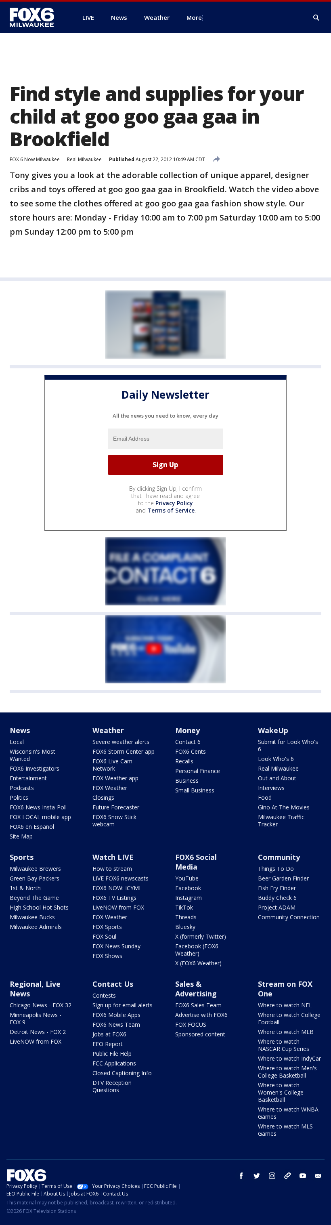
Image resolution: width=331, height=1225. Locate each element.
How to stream (112, 868)
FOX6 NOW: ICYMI (116, 888)
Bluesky (185, 927)
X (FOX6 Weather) (198, 963)
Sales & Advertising (196, 988)
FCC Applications (114, 1063)
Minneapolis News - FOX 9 (35, 1018)
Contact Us (112, 984)
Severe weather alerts (120, 742)
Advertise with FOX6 (201, 1015)
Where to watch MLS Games (285, 1129)
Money (187, 730)
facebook (241, 1175)
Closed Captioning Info (122, 1073)
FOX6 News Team (116, 1024)
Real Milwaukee (84, 159)
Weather (108, 730)
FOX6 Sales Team (198, 1005)
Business (187, 780)
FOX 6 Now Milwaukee (35, 159)
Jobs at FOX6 (109, 1034)
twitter (256, 1175)
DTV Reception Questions (112, 1086)
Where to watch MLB (286, 1032)
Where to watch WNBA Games (288, 1112)
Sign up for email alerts (122, 1005)
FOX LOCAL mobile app (40, 817)
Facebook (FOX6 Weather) (196, 949)
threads (287, 1175)
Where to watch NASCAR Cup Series (283, 1045)
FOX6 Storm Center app (123, 751)
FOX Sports (107, 927)
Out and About (277, 778)
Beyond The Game (34, 897)
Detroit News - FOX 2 (38, 1032)
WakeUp (273, 730)
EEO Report (107, 1044)
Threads (186, 917)
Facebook (188, 888)
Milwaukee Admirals (36, 927)
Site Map (21, 836)
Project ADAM (276, 907)
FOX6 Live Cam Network (112, 764)
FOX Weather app (115, 778)
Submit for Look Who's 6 (288, 745)
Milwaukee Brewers (35, 868)
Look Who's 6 (276, 759)
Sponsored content (200, 1034)
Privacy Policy (174, 503)
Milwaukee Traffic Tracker (281, 820)
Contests (104, 995)
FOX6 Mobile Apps (116, 1015)
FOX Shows (107, 956)
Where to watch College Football (289, 1018)
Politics (19, 797)
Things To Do (276, 868)
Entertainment (28, 778)
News (20, 730)
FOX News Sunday (116, 946)
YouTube (187, 878)
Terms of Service (171, 510)
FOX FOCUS (190, 1024)
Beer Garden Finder (283, 878)
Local (17, 742)
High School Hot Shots (39, 907)
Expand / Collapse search (316, 17)
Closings (103, 797)
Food (265, 797)
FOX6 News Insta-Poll (38, 807)
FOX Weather (109, 788)
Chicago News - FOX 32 (40, 1005)
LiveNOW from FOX (118, 907)
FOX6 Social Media (196, 862)
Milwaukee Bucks (32, 917)
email (318, 1175)
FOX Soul (104, 936)
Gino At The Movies (284, 807)
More (194, 17)
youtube (302, 1175)
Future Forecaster (115, 807)
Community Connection (289, 917)
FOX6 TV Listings (114, 897)
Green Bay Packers (34, 878)
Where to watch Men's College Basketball (287, 1071)
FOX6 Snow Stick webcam (114, 820)
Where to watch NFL (285, 1005)
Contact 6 (188, 742)
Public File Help (112, 1053)
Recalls (184, 761)
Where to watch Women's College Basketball (281, 1092)
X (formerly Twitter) (200, 936)
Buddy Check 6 (277, 897)
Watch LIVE (113, 857)
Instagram (188, 897)
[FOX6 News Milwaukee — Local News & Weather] (36, 17)
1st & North (25, 888)
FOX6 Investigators (34, 768)
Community (279, 857)
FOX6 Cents (190, 751)
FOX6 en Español (32, 826)
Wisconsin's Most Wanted (32, 755)
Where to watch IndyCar (289, 1058)
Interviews (271, 788)
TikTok (184, 907)
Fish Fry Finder (277, 888)
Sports (22, 857)
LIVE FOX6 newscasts (120, 878)
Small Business (194, 790)
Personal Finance (197, 771)
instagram (272, 1175)
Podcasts (22, 788)
